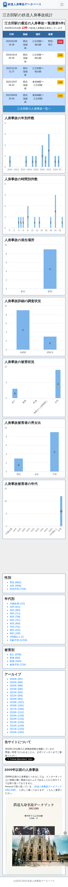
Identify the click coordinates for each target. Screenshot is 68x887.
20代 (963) (15, 610)
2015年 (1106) (17, 715)
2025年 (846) (16, 682)
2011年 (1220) (17, 729)
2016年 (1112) (17, 712)
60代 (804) (15, 623)
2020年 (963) (16, 699)
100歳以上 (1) (17, 636)
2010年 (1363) (17, 732)
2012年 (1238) (17, 725)
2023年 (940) (16, 689)
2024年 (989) (16, 685)
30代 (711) (15, 613)
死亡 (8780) (15, 654)
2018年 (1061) (17, 705)
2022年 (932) (16, 692)
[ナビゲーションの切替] (62, 4)
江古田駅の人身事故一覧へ (34, 108)
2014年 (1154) (17, 719)
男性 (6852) (15, 582)
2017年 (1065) (17, 709)
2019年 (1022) (17, 702)
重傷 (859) (15, 658)
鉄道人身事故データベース (24, 4)
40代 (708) (15, 616)
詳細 (60, 42)
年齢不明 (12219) (18, 640)
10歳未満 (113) (17, 603)
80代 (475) (15, 630)
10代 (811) (15, 607)
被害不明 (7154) (18, 664)
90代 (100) (15, 633)
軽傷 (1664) (15, 661)
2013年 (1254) (17, 722)
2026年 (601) (16, 679)
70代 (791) (15, 626)
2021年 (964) (16, 695)
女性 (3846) (15, 585)
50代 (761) (15, 620)
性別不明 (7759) (18, 589)
